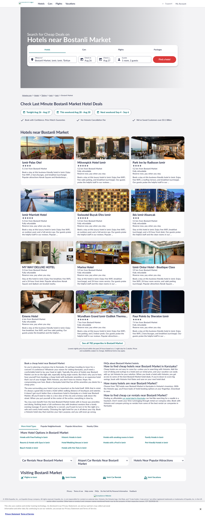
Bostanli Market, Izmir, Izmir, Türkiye (52, 61)
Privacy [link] (69, 491)
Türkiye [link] (44, 95)
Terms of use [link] (78, 491)
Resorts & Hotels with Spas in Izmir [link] (35, 443)
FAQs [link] (97, 491)
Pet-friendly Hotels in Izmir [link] (156, 443)
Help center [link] (89, 491)
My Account (181, 4)
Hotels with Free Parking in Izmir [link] (34, 437)
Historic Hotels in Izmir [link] (71, 437)
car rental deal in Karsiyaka (133, 398)
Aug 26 (88, 61)
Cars (50, 4)
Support (168, 4)
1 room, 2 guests (130, 61)
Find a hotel (164, 59)
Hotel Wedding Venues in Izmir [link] (75, 443)
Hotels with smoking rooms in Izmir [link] (118, 437)
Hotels (41, 4)
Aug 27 (106, 61)
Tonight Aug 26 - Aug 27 (38, 112)
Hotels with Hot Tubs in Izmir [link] (74, 448)
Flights (59, 4)
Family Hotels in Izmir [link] (154, 437)
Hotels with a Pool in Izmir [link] (114, 443)
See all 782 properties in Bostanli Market (102, 343)
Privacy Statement (12, 514)
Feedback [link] (133, 491)
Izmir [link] (51, 95)
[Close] (200, 509)
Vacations (70, 4)
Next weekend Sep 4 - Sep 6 (114, 112)
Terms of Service (27, 514)
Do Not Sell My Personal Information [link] (114, 491)
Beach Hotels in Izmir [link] (29, 448)
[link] (40, 478)
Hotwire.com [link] (27, 95)
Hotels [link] (36, 95)
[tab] (47, 50)
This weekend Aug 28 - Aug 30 (75, 112)
